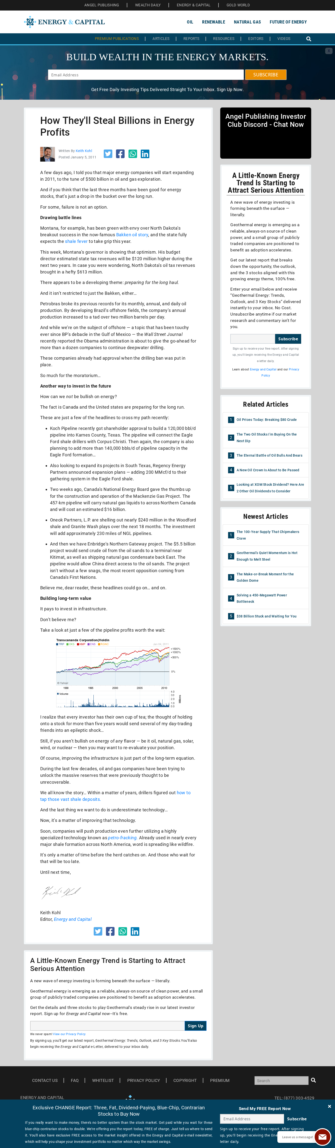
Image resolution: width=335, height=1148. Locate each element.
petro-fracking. (123, 837)
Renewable (213, 21)
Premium (220, 1080)
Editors (255, 39)
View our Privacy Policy (69, 1034)
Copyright (185, 1080)
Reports (191, 39)
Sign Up (195, 1026)
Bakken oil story (132, 234)
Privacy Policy (143, 1080)
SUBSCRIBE (265, 74)
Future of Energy (288, 21)
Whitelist (103, 1080)
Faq (75, 1080)
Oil (190, 21)
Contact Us (45, 1080)
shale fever (76, 241)
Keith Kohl (84, 151)
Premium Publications (117, 39)
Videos (284, 39)
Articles (161, 39)
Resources (223, 39)
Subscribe (288, 339)
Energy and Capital (263, 369)
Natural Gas (247, 21)
